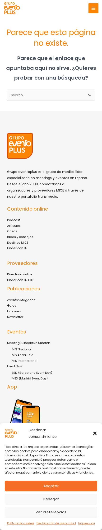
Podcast (13, 220)
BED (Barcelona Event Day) (32, 373)
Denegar (51, 498)
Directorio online (19, 274)
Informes (14, 311)
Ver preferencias (51, 512)
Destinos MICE (17, 243)
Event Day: (15, 366)
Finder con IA (17, 248)
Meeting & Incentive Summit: (29, 343)
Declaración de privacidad (56, 523)
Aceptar (51, 485)
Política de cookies (20, 523)
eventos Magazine (21, 300)
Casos (12, 231)
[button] (95, 433)
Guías (11, 305)
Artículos (14, 226)
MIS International (24, 361)
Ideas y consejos (20, 237)
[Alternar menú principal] (93, 8)
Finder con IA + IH (20, 280)
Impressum (86, 523)
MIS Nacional (22, 349)
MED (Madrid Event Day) (30, 378)
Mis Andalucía (22, 355)
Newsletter (15, 317)
